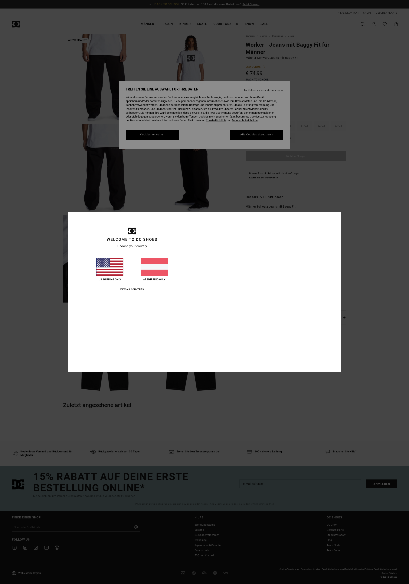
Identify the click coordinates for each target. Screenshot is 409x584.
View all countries (132, 289)
